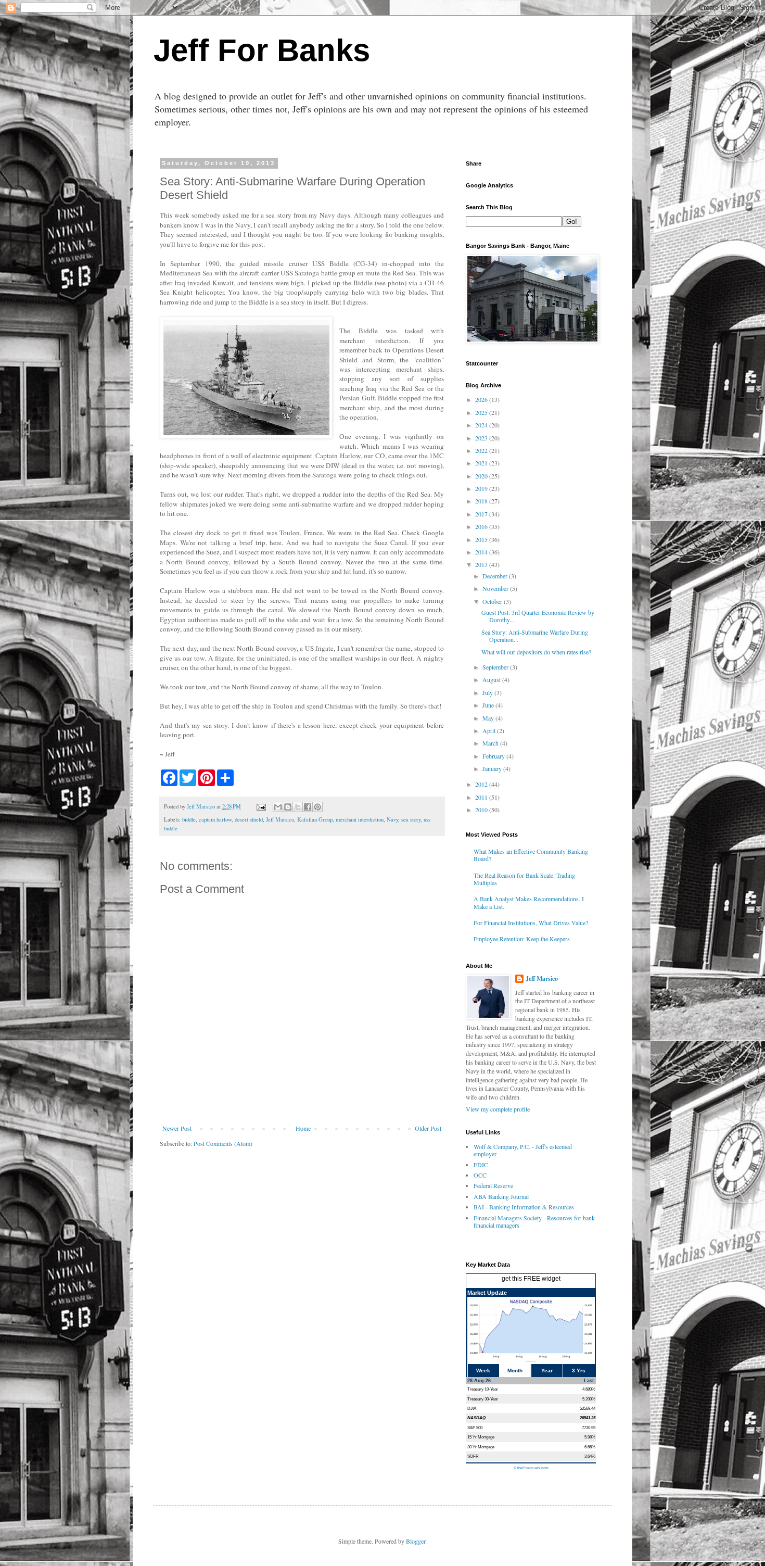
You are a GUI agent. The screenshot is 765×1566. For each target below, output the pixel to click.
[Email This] (278, 807)
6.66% (589, 1446)
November (496, 588)
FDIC (481, 1164)
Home (303, 1128)
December (495, 576)
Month (514, 1370)
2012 (482, 784)
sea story (410, 819)
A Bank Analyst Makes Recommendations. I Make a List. (529, 902)
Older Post (428, 1128)
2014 (482, 552)
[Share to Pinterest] (317, 807)
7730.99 (588, 1427)
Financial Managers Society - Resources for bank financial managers (534, 1221)
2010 (482, 809)
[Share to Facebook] (307, 807)
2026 (482, 399)
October (493, 601)
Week (483, 1370)
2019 (482, 488)
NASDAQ (476, 1417)
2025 (482, 412)
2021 (482, 463)
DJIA (471, 1408)
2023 (482, 438)
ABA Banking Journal (501, 1196)
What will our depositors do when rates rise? (536, 652)
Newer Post (177, 1128)
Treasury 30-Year (482, 1398)
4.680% (588, 1389)
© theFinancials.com (531, 1468)
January (492, 768)
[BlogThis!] (288, 807)
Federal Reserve (493, 1185)
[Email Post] (260, 806)
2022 (482, 450)
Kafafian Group (315, 819)
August (492, 679)
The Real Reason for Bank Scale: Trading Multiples (524, 879)
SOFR (473, 1456)
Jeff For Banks (262, 50)
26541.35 (587, 1417)
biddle (189, 819)
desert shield (249, 819)
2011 (482, 797)
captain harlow (215, 819)
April (489, 730)
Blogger (415, 1541)
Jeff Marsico (280, 819)
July (488, 692)
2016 (482, 526)
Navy (392, 819)
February (494, 756)
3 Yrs (578, 1370)
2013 (482, 564)
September (496, 667)
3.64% (589, 1456)
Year (547, 1370)
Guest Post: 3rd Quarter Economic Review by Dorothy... (537, 616)
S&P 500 (474, 1427)
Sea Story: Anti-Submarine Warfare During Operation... (534, 635)
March (491, 743)
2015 (482, 539)
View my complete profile (498, 1109)
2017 (482, 514)
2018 (482, 501)
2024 (482, 425)
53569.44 (587, 1408)
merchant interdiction (360, 819)
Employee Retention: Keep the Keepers (522, 938)
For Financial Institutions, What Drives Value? (531, 922)
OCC (480, 1175)
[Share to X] (297, 807)
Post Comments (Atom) (223, 1143)
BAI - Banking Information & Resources (524, 1207)
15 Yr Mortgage (480, 1436)
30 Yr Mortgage (480, 1446)
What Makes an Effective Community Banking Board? (531, 855)
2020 (482, 476)
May (488, 718)
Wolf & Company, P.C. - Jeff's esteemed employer (523, 1150)
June (488, 705)
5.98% (589, 1436)
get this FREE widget (531, 1278)
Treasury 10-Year (482, 1389)
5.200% (588, 1398)
